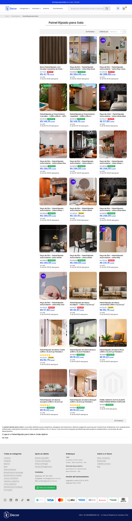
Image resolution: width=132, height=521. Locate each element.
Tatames (7, 458)
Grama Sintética (10, 469)
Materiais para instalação (13, 487)
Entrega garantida (65, 2)
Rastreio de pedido (42, 458)
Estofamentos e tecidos (13, 475)
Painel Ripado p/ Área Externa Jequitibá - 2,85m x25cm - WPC (82, 115)
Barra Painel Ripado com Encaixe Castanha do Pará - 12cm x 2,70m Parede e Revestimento (51, 68)
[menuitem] (24, 8)
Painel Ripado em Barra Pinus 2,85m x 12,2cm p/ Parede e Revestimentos (112, 351)
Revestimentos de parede (13, 472)
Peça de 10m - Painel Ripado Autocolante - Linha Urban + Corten (111, 162)
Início (7, 16)
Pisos (5, 467)
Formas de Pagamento (43, 467)
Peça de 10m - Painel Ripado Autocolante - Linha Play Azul (52, 304)
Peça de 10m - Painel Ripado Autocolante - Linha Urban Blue (113, 209)
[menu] (41, 8)
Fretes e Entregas (41, 464)
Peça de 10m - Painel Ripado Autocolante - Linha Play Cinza (112, 68)
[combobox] (88, 8)
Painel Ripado (15, 16)
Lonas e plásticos (10, 484)
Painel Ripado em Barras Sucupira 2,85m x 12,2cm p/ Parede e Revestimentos (51, 401)
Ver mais (5, 438)
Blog (98, 467)
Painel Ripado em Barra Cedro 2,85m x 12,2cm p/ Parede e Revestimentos (52, 351)
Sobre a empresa (103, 458)
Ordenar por (103, 31)
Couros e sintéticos (11, 478)
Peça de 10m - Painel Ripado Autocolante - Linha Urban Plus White (53, 162)
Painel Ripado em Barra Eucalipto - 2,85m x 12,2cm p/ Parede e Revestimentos (82, 304)
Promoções (8, 490)
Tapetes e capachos (11, 481)
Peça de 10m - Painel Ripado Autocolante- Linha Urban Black (51, 256)
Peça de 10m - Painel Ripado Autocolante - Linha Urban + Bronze (52, 209)
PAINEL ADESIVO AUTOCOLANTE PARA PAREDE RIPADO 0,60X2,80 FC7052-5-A (112, 401)
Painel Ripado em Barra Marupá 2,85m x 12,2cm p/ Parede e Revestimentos (83, 401)
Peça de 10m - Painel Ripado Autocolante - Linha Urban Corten (81, 256)
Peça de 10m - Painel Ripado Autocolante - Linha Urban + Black (82, 162)
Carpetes (7, 461)
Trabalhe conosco (104, 464)
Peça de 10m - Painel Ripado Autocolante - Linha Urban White (81, 209)
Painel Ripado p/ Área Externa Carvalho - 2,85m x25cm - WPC (53, 115)
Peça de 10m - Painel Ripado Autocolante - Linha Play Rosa (82, 68)
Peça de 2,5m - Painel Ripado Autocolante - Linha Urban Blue (113, 115)
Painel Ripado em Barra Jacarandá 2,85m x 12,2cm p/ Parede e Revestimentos (112, 304)
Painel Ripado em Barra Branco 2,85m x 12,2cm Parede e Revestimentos (83, 351)
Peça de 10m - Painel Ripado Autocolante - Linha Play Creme (111, 256)
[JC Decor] (11, 8)
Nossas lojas (101, 461)
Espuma (7, 464)
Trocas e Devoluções (43, 461)
